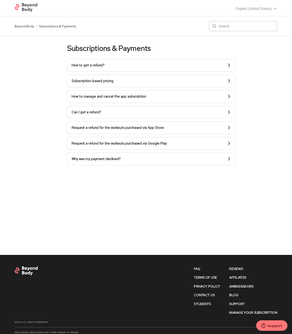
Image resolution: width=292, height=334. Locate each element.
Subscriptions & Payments (57, 26)
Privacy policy (207, 286)
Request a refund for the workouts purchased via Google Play (119, 143)
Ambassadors (241, 286)
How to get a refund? (88, 65)
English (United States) (254, 8)
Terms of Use (205, 277)
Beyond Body (24, 26)
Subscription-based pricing (92, 81)
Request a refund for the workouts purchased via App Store (118, 127)
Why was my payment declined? (96, 159)
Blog (233, 295)
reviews (236, 269)
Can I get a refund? (86, 112)
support (237, 304)
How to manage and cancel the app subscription (109, 96)
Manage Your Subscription (253, 313)
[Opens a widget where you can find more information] (271, 326)
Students (202, 304)
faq (197, 269)
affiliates (237, 277)
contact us (204, 295)
